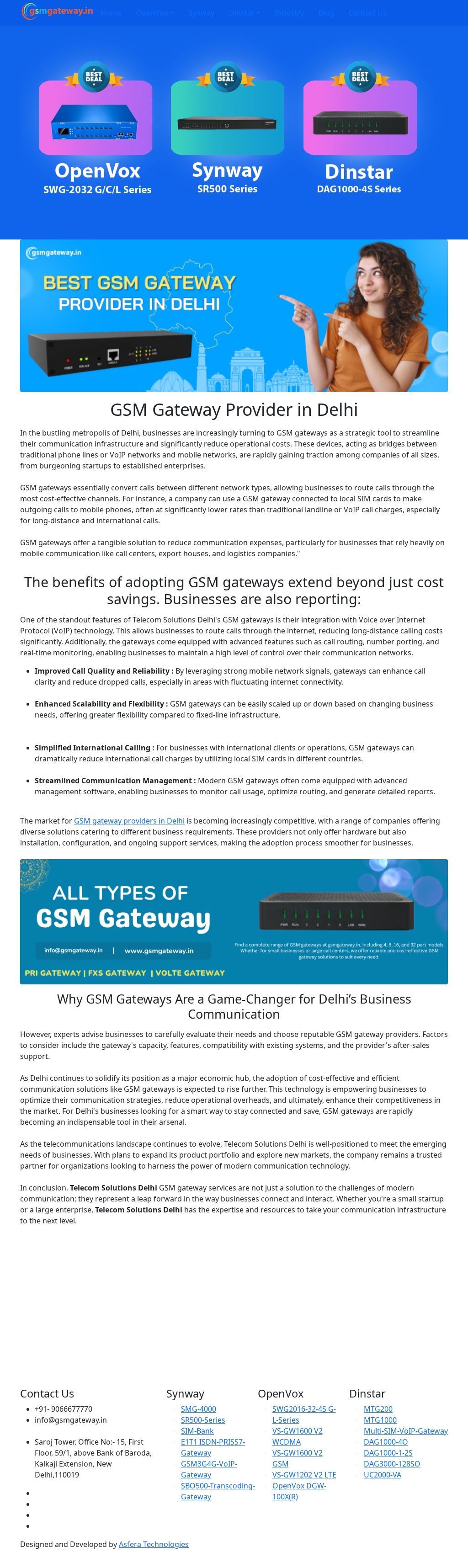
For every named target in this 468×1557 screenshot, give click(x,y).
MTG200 (378, 1409)
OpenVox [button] (152, 13)
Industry (289, 13)
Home (111, 13)
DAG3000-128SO (392, 1464)
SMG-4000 (198, 1409)
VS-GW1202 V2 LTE (304, 1475)
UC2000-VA (382, 1475)
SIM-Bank (197, 1431)
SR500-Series (203, 1420)
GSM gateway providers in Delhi (129, 821)
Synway (201, 13)
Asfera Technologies (154, 1544)
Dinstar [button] (242, 13)
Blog (326, 13)
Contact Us (368, 13)
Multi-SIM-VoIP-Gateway (406, 1431)
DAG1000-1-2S (388, 1453)
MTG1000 (380, 1420)
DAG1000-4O (386, 1442)
